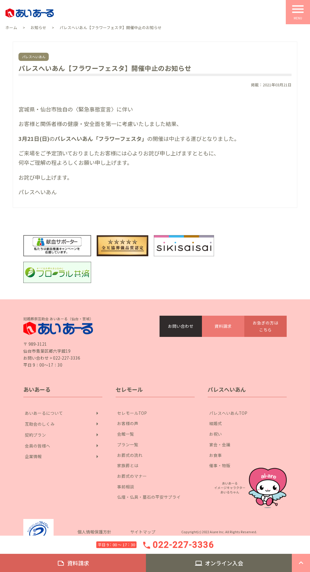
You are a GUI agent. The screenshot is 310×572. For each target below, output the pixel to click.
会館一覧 (125, 434)
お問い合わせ (180, 326)
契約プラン (63, 434)
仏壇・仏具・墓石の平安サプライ (149, 497)
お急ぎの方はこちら (265, 326)
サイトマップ (143, 532)
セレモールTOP (132, 413)
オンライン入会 (219, 563)
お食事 (215, 455)
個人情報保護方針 (94, 532)
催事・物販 (219, 465)
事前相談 (125, 487)
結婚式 (215, 423)
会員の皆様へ (63, 445)
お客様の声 (127, 423)
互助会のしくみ (63, 423)
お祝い (215, 434)
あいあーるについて (63, 413)
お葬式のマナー (132, 476)
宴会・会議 (219, 444)
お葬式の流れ (130, 455)
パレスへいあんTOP (228, 413)
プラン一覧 (127, 444)
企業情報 (63, 456)
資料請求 (223, 326)
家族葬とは (127, 465)
